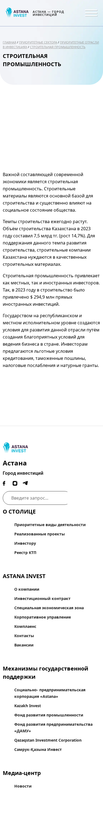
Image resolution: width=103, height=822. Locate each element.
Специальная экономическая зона (49, 607)
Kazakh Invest (27, 705)
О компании (26, 589)
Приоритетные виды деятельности (50, 524)
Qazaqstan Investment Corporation (48, 740)
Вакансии (24, 645)
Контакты (24, 635)
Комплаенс (25, 626)
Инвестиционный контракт (42, 598)
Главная (9, 42)
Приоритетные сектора (38, 42)
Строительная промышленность (57, 47)
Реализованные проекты (39, 534)
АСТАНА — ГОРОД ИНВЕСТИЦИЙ (48, 13)
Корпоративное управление (42, 617)
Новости (23, 786)
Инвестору (25, 543)
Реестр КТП (25, 552)
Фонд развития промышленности (48, 715)
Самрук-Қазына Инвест (38, 749)
